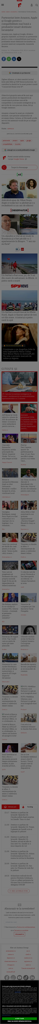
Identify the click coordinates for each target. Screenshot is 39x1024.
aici (31, 998)
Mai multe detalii (17, 991)
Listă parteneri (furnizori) (6, 1015)
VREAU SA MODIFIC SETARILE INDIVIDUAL (19, 1021)
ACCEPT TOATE (19, 1018)
